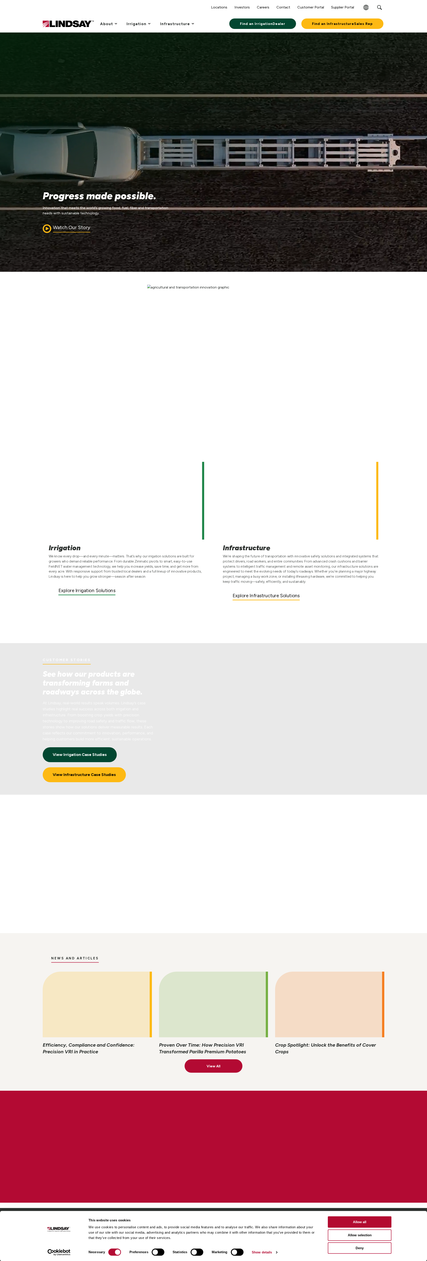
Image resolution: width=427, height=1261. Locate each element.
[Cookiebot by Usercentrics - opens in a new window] (59, 1252)
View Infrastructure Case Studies (84, 774)
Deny (360, 1248)
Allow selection (360, 1235)
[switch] (158, 1252)
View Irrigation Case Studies (80, 754)
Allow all (359, 1222)
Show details (262, 1252)
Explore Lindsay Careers (84, 1163)
